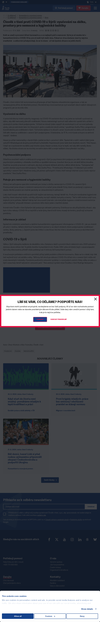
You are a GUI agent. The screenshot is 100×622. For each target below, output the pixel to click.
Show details (87, 609)
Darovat (40, 319)
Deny (82, 616)
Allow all (18, 616)
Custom (48, 616)
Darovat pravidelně (59, 319)
